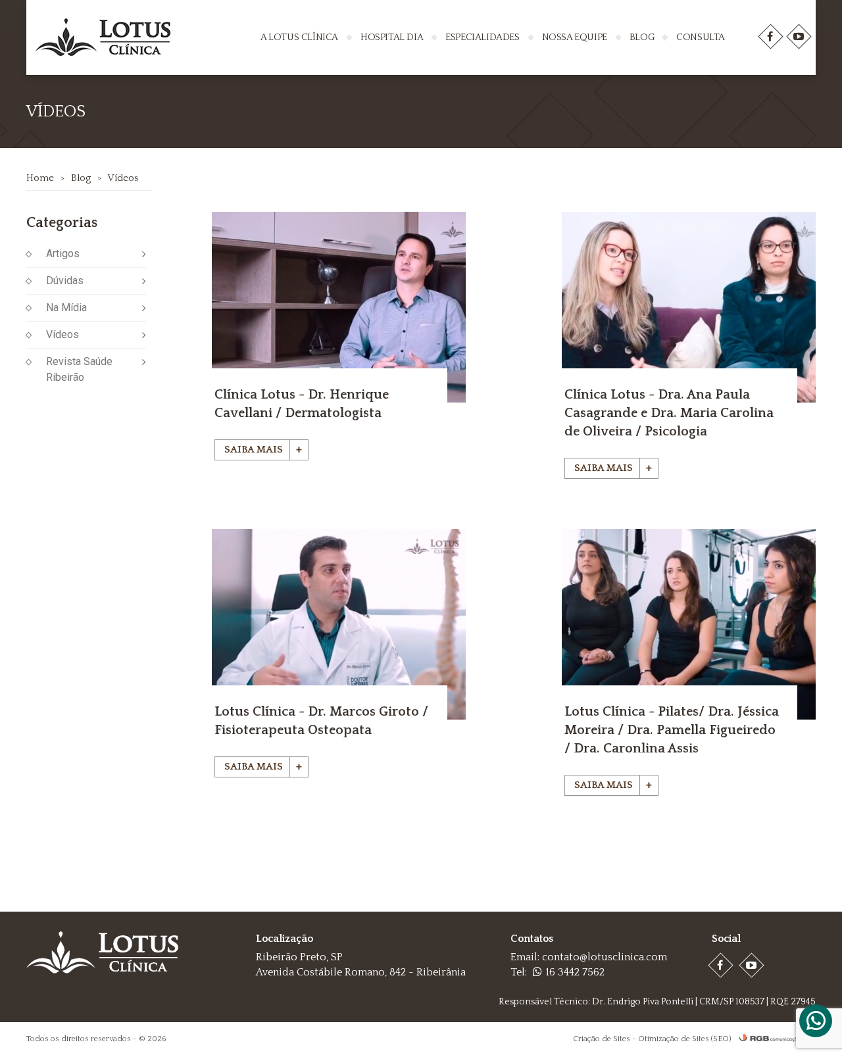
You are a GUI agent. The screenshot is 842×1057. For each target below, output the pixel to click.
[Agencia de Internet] (774, 1039)
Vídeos (122, 178)
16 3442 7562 (575, 972)
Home (40, 178)
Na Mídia (66, 307)
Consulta (700, 37)
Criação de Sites (601, 1039)
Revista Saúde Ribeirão (79, 369)
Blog (642, 37)
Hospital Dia (391, 37)
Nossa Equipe (574, 37)
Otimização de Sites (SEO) (684, 1039)
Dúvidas (65, 280)
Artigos (63, 253)
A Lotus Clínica (299, 37)
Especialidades (482, 37)
